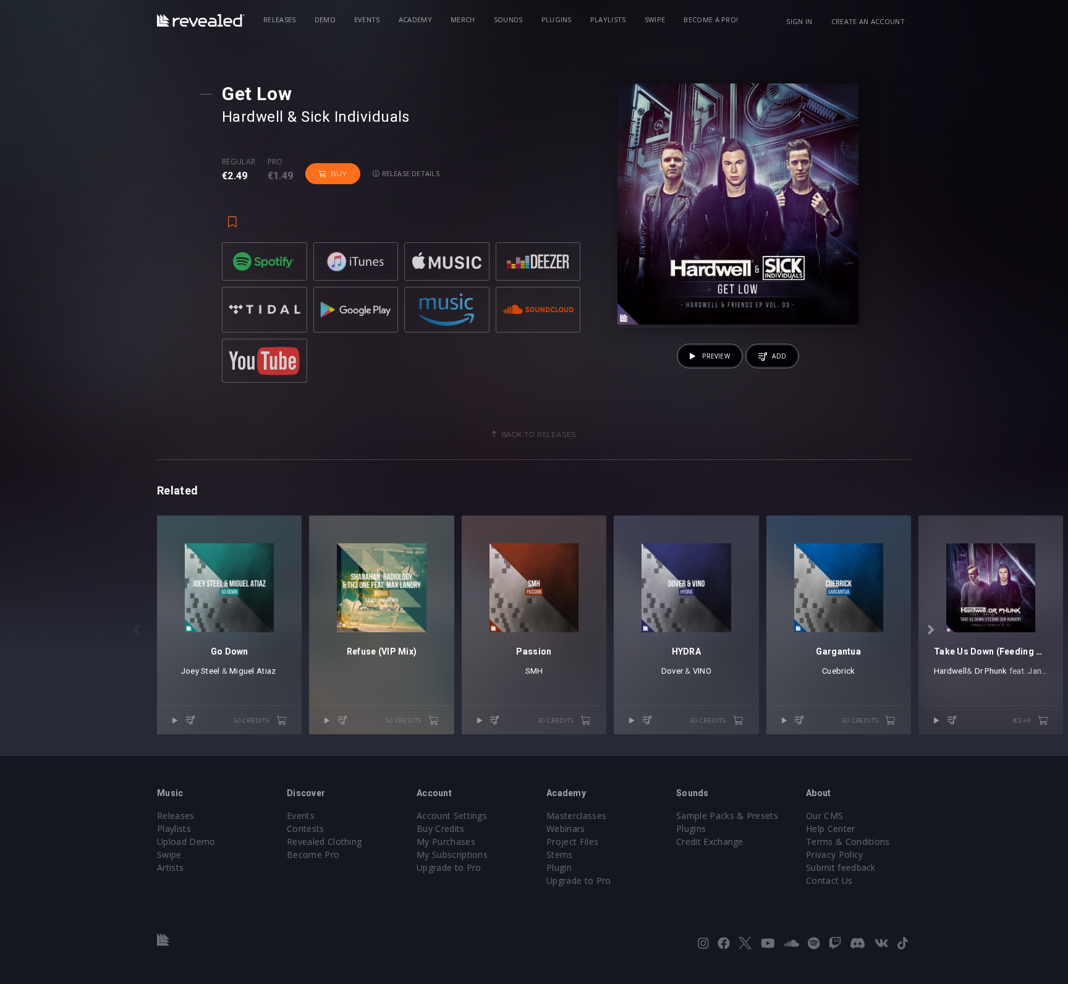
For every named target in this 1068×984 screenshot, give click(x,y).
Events (367, 19)
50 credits (252, 720)
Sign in (799, 21)
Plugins (556, 19)
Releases (279, 19)
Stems (559, 854)
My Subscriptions (452, 854)
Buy (339, 173)
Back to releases (539, 434)
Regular (238, 162)
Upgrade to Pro (449, 867)
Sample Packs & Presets (727, 815)
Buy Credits (441, 828)
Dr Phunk (991, 671)
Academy (415, 19)
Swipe (655, 19)
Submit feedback (841, 867)
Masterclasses (576, 815)
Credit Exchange (710, 841)
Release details (409, 173)
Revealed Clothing (324, 841)
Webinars (565, 828)
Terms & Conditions (848, 841)
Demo (325, 19)
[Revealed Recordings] (201, 20)
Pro (275, 162)
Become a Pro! (711, 19)
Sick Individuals (355, 116)
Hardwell (253, 116)
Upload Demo (186, 841)
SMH (534, 671)
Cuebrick (838, 671)
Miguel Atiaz (253, 671)
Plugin (559, 867)
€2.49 (1023, 720)
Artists (170, 867)
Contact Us (829, 880)
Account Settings (452, 815)
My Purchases (446, 841)
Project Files (572, 841)
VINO (702, 671)
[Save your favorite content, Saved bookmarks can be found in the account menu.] (232, 216)
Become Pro (313, 854)
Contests (305, 828)
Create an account (868, 21)
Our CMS (824, 815)
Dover (672, 671)
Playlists (608, 19)
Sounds (508, 19)
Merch (463, 19)
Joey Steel (200, 671)
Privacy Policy (834, 854)
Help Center (830, 828)
